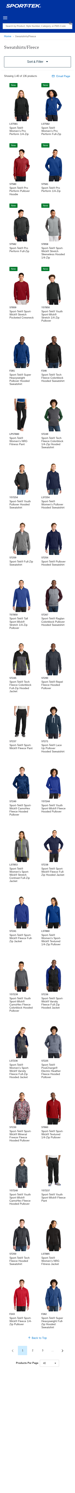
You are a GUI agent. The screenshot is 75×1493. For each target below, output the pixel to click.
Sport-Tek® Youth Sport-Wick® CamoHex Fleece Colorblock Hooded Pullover (21, 1004)
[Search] (70, 23)
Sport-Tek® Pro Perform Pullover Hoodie (19, 191)
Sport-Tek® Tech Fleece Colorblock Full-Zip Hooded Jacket (20, 686)
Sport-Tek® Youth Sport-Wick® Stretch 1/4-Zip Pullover (52, 316)
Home (7, 36)
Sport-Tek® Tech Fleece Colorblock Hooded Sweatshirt (52, 377)
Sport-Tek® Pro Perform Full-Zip (19, 249)
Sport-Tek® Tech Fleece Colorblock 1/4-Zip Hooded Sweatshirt (52, 442)
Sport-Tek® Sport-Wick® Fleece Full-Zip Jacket (20, 938)
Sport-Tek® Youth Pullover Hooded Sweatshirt (20, 504)
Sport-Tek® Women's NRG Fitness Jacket (50, 1260)
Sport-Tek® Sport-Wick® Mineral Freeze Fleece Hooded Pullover (20, 1136)
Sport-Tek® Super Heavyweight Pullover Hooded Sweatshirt (20, 379)
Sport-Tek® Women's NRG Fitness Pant (18, 441)
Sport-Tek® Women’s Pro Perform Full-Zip (51, 131)
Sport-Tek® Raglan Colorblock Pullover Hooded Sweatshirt (53, 621)
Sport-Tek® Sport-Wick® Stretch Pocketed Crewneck (21, 314)
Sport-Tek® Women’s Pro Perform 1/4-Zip (19, 131)
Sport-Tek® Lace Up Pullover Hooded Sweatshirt (52, 748)
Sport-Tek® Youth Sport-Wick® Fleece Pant (53, 1197)
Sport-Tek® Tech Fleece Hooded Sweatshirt (19, 1260)
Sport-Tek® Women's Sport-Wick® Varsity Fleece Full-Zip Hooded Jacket (19, 1071)
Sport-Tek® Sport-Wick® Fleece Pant (20, 746)
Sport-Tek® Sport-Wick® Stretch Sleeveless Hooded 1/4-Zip (53, 252)
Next (62, 1350)
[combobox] (49, 1363)
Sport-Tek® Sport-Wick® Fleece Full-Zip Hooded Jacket (52, 871)
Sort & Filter (35, 61)
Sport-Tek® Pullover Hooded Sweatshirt (53, 563)
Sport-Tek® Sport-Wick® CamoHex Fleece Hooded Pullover (20, 810)
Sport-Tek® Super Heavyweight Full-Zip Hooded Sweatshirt (52, 1322)
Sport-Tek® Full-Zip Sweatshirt (21, 563)
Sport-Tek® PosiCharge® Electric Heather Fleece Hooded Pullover (51, 1071)
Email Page (63, 76)
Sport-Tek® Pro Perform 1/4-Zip (51, 189)
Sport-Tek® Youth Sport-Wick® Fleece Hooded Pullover (53, 808)
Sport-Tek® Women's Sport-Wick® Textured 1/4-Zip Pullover (51, 939)
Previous (12, 1350)
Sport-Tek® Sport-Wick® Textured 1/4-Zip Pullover (52, 1134)
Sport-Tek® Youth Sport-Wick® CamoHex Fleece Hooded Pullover (20, 1199)
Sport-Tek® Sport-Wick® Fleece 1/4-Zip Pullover (20, 1321)
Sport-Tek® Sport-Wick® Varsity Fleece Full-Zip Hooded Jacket (52, 1003)
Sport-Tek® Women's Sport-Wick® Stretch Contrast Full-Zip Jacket (19, 875)
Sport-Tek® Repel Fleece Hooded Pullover (52, 684)
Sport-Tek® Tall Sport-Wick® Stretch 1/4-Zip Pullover (18, 623)
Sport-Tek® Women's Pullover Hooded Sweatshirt (52, 504)
